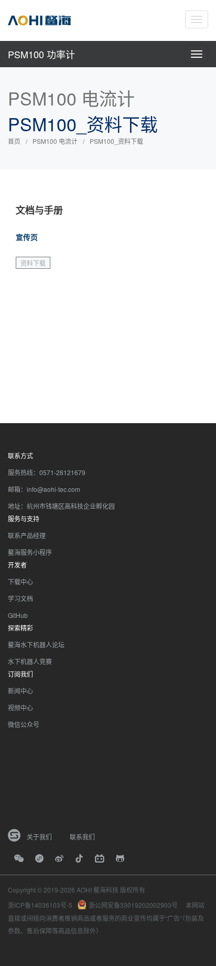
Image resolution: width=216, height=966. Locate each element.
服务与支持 (23, 518)
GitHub (18, 615)
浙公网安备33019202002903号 (133, 904)
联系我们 (82, 836)
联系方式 (20, 455)
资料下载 (33, 262)
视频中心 (20, 707)
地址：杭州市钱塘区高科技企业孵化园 (61, 505)
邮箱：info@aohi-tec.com (44, 489)
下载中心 (20, 581)
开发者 (17, 564)
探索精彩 (20, 627)
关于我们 (39, 836)
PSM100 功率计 (41, 54)
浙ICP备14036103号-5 (40, 904)
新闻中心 (20, 690)
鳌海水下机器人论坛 (36, 644)
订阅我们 (20, 673)
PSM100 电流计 (55, 140)
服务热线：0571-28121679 (46, 472)
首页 (14, 140)
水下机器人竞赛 (30, 661)
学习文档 (20, 598)
